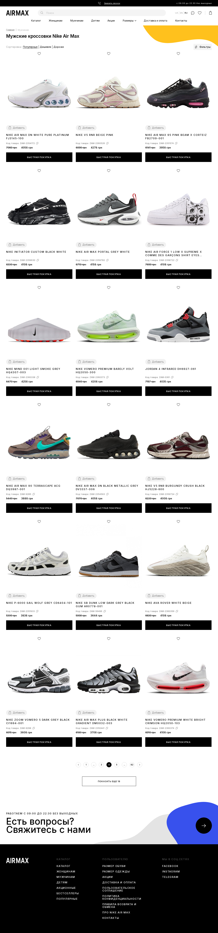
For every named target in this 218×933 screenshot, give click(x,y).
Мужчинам (76, 20)
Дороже (58, 46)
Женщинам (55, 20)
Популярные (30, 46)
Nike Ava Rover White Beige (168, 602)
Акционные (66, 888)
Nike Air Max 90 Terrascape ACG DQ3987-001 (33, 487)
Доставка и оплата (155, 20)
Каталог (36, 20)
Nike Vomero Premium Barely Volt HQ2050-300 (105, 370)
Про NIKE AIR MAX (116, 912)
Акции (111, 20)
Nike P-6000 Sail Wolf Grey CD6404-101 (39, 602)
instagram (171, 871)
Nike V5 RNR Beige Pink (94, 135)
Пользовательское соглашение (118, 889)
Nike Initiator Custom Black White (36, 251)
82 (132, 764)
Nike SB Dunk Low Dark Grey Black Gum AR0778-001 (105, 604)
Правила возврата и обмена (119, 905)
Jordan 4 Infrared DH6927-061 (170, 369)
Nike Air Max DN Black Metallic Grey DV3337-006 (107, 487)
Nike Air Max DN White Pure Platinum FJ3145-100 (37, 136)
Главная (10, 30)
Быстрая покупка (39, 157)
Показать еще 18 (109, 781)
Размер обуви (114, 866)
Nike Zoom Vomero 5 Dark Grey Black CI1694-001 (38, 721)
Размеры (128, 20)
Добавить (19, 127)
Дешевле (45, 46)
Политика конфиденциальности (121, 897)
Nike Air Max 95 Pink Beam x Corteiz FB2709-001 (176, 136)
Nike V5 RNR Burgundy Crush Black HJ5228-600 (175, 487)
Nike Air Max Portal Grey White (103, 251)
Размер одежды (116, 871)
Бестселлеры (68, 893)
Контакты (181, 20)
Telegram (170, 877)
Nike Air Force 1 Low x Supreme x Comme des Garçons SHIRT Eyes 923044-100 (173, 253)
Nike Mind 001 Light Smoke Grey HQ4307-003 (33, 370)
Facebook (170, 866)
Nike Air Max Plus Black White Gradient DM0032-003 (102, 721)
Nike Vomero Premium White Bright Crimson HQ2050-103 (175, 721)
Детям (95, 20)
